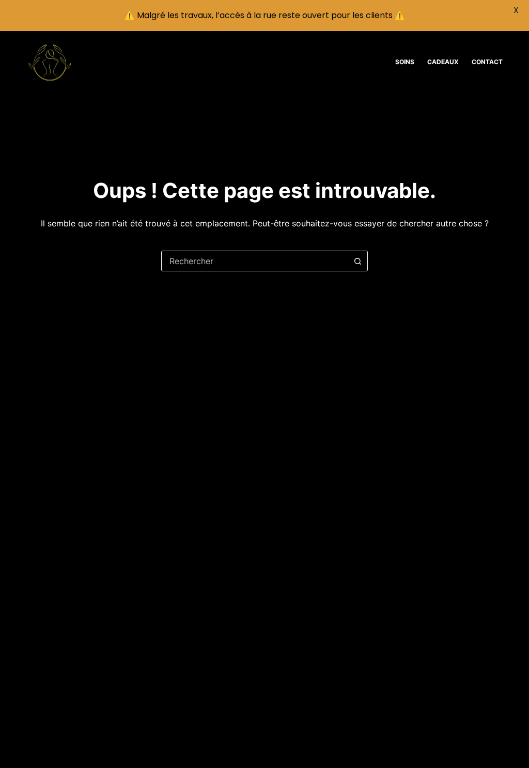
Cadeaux (443, 62)
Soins (404, 62)
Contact (487, 62)
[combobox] (255, 261)
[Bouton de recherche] (357, 261)
